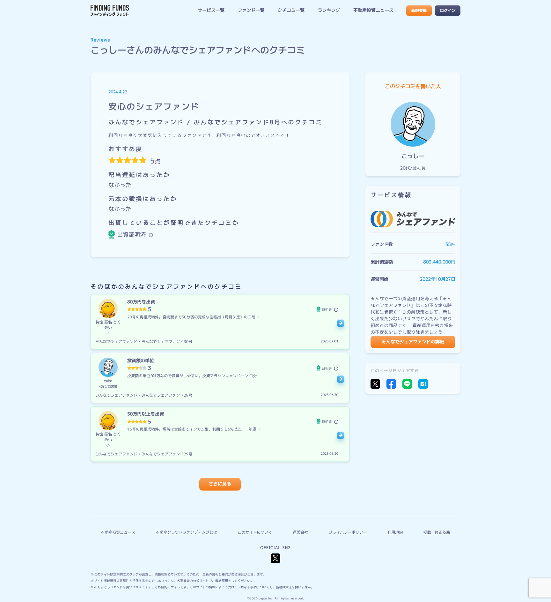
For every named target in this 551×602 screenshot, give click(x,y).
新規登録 (419, 10)
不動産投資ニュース (373, 10)
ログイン (447, 10)
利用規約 (395, 532)
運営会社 (300, 532)
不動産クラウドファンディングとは (186, 532)
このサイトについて (255, 532)
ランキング (329, 10)
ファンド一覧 (251, 10)
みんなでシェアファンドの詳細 (413, 342)
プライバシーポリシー (348, 532)
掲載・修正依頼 (436, 532)
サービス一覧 (211, 10)
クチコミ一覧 (291, 10)
